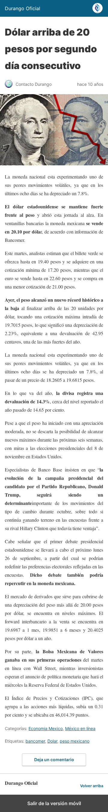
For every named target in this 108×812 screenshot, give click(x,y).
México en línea (80, 728)
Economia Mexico (45, 728)
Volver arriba (91, 786)
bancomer (35, 741)
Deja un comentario (54, 759)
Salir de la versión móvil (54, 803)
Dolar (52, 741)
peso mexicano (74, 741)
